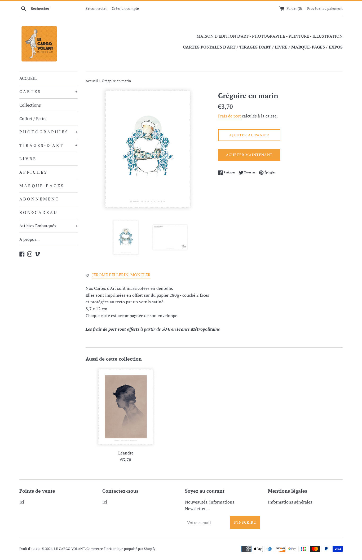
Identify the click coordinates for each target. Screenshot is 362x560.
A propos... (29, 239)
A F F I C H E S (33, 172)
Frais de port (229, 116)
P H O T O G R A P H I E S (48, 132)
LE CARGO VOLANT (69, 548)
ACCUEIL (28, 78)
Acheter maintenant (249, 154)
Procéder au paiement (325, 8)
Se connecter (96, 8)
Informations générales (290, 502)
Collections (30, 105)
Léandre (126, 453)
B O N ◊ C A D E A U (38, 212)
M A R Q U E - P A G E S (41, 186)
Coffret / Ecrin (32, 118)
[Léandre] (126, 407)
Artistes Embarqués (48, 226)
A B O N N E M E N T (38, 199)
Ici (21, 502)
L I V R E (27, 158)
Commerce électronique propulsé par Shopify (121, 548)
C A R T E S (48, 91)
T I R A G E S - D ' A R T (48, 145)
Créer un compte (125, 8)
